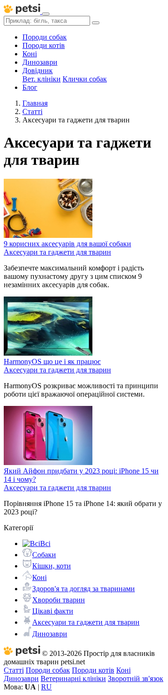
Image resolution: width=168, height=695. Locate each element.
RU (46, 687)
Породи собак (44, 37)
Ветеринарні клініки (73, 678)
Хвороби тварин (58, 600)
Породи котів (43, 45)
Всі (45, 543)
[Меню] (45, 14)
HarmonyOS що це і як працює (52, 361)
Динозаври (39, 62)
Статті (14, 670)
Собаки (44, 555)
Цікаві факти (52, 611)
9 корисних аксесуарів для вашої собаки (67, 244)
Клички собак (85, 79)
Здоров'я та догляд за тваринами (83, 589)
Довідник (37, 70)
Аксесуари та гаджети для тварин (86, 622)
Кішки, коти (51, 566)
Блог (29, 87)
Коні (29, 54)
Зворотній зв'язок (135, 678)
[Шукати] (95, 22)
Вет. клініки (41, 79)
